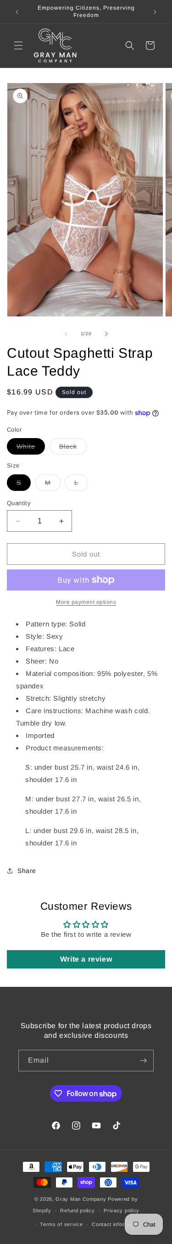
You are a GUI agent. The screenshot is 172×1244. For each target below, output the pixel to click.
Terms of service (61, 1224)
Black (73, 448)
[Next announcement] (155, 12)
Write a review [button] (86, 959)
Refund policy (77, 1210)
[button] (18, 45)
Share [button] (26, 870)
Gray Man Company (80, 1199)
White (31, 448)
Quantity (19, 503)
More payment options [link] (86, 602)
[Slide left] (66, 334)
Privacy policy (121, 1210)
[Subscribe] (143, 1060)
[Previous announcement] (17, 12)
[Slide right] (106, 334)
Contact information (116, 1224)
